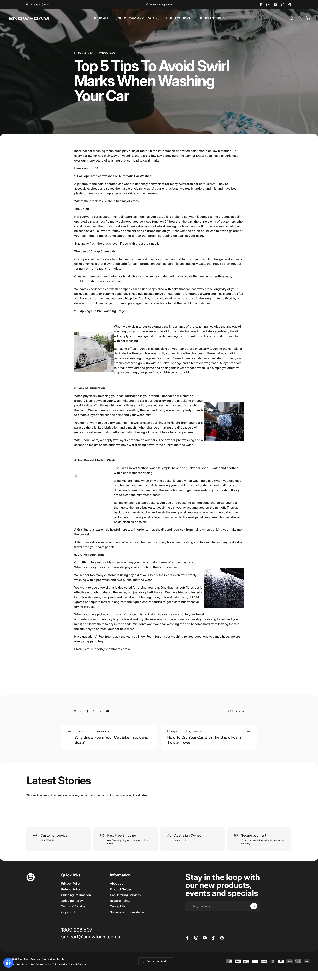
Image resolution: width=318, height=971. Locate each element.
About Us (116, 883)
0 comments (238, 711)
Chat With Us (47, 840)
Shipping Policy (72, 900)
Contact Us (118, 906)
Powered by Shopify (53, 959)
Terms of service (43, 964)
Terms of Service (73, 906)
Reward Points (120, 900)
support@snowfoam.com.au (111, 649)
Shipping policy (60, 964)
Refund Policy (71, 889)
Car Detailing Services (125, 895)
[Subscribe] (253, 906)
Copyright (68, 912)
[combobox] (40, 4)
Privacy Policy (71, 883)
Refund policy (14, 964)
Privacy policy (28, 964)
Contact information (77, 964)
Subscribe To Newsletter (127, 912)
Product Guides (121, 889)
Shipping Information (76, 895)
